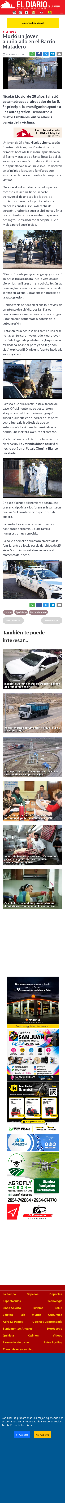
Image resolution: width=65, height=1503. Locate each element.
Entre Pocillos (53, 1342)
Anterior (13, 620)
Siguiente (52, 620)
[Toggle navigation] (62, 11)
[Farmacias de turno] (26, 12)
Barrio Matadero (38, 612)
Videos (57, 1335)
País (22, 1314)
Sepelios (32, 1294)
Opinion (33, 1335)
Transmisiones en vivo (18, 1349)
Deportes (55, 1294)
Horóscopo (54, 1328)
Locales (8, 612)
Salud (58, 1308)
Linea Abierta (12, 1308)
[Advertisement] (32, 943)
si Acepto (22, 1435)
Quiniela (8, 1335)
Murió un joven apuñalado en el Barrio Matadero (29, 41)
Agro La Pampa (13, 1321)
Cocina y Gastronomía (47, 1321)
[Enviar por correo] (59, 54)
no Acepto (42, 1435)
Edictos (8, 1314)
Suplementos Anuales (18, 1328)
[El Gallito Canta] (14, 12)
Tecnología (54, 1301)
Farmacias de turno (16, 1342)
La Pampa (9, 1294)
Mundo (36, 1314)
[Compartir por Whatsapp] (32, 54)
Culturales (55, 1314)
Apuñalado (21, 612)
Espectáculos (12, 1301)
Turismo (38, 1308)
